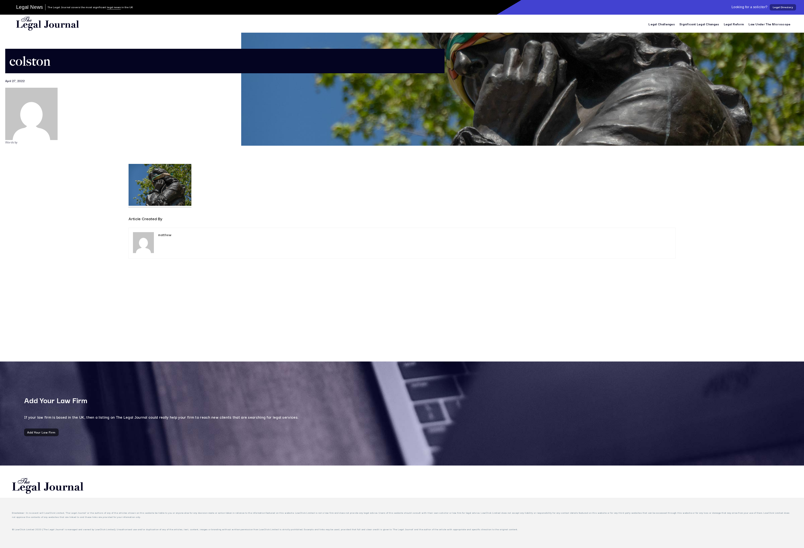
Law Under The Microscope (769, 24)
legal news (114, 7)
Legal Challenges (661, 24)
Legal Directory (783, 7)
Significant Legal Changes (699, 24)
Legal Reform (734, 24)
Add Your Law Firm (41, 432)
